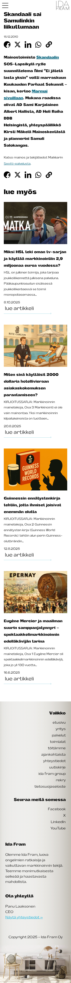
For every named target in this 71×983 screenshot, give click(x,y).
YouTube (58, 828)
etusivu (59, 722)
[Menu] (5, 5)
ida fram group (52, 773)
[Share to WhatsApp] (38, 44)
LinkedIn (58, 821)
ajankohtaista (53, 754)
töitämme (57, 748)
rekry (61, 780)
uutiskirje (57, 767)
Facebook (57, 809)
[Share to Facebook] (7, 44)
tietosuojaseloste (50, 786)
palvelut (59, 735)
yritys (61, 728)
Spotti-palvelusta (17, 163)
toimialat (58, 741)
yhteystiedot (54, 760)
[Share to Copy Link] (49, 44)
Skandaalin (47, 57)
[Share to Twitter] (17, 44)
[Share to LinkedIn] (28, 44)
